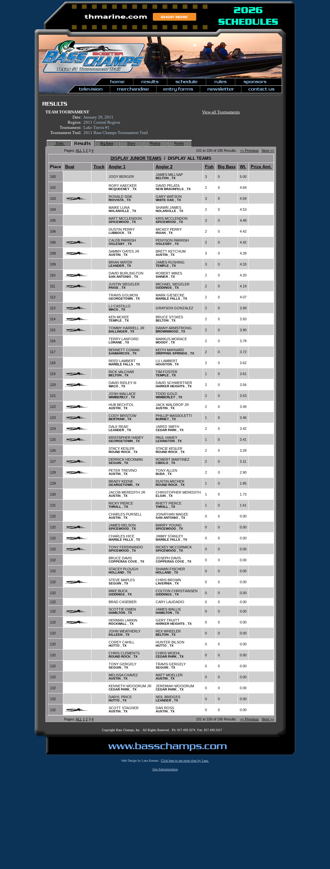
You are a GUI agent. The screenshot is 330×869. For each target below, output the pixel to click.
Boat (69, 166)
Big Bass (227, 166)
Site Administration (165, 769)
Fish (209, 166)
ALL (79, 150)
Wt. (243, 166)
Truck (98, 166)
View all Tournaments (221, 112)
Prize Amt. (261, 166)
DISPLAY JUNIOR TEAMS (136, 158)
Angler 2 (164, 166)
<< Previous (249, 150)
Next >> (268, 150)
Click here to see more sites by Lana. (185, 760)
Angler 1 (117, 166)
